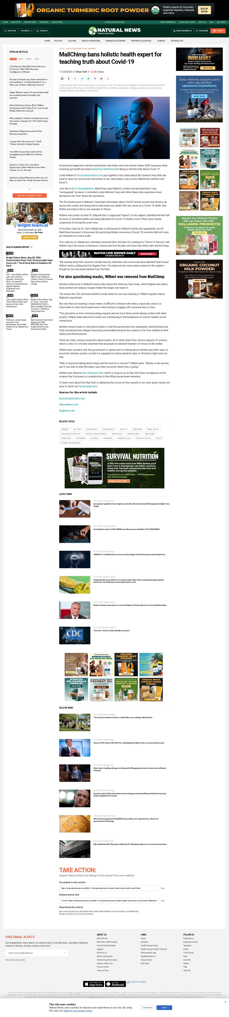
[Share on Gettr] (101, 79)
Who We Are (102, 938)
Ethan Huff (81, 71)
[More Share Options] (108, 79)
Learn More (147, 1008)
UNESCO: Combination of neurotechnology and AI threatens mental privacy (129, 554)
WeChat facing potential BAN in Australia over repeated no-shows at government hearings (125, 820)
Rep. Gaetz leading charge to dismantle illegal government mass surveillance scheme (129, 769)
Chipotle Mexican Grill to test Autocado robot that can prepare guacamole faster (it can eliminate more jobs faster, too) (128, 581)
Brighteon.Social (190, 942)
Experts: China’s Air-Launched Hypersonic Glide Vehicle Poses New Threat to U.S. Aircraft (27, 167)
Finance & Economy (116, 41)
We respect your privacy (15, 960)
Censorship (88, 85)
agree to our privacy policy (78, 1010)
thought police (66, 90)
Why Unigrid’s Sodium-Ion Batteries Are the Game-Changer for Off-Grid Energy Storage (29, 121)
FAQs (211, 22)
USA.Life (187, 970)
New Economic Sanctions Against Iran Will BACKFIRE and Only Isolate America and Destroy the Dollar (42, 324)
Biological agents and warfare (81, 49)
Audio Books (57, 22)
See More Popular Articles (30, 195)
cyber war (121, 85)
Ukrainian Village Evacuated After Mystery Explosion (26, 132)
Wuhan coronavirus (89, 90)
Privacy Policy (103, 967)
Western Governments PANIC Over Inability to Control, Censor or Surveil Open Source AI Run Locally (42, 279)
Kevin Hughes (111, 577)
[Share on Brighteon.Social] (62, 79)
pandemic (142, 88)
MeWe (186, 963)
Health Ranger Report (18, 247)
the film (93, 372)
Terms (77, 993)
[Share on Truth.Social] (95, 79)
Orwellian (113, 88)
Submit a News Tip (105, 963)
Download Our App (187, 22)
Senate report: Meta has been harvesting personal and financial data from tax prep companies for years (129, 794)
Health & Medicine (91, 41)
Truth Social (188, 953)
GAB (185, 967)
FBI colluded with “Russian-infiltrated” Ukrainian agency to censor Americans (130, 844)
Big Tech (77, 85)
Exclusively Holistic (148, 85)
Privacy (71, 993)
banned (68, 85)
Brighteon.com (67, 410)
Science (161, 41)
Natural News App (148, 953)
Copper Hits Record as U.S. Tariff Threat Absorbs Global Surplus (25, 142)
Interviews (43, 22)
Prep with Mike (30, 22)
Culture (72, 41)
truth (76, 90)
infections (78, 88)
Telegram (187, 945)
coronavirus (100, 85)
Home (5, 22)
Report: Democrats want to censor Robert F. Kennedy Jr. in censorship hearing (129, 605)
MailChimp (103, 88)
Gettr (185, 956)
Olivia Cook (110, 501)
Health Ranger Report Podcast (154, 949)
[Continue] (64, 952)
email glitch (132, 85)
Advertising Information (107, 960)
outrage (133, 88)
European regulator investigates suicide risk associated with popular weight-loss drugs (131, 505)
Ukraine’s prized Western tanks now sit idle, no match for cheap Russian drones (29, 179)
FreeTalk (187, 960)
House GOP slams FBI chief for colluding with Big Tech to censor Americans (128, 743)
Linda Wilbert (90, 88)
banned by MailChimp (103, 169)
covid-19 (111, 85)
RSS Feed (145, 963)
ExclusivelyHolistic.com (90, 175)
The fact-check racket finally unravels (111, 630)
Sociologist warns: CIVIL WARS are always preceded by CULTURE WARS (126, 529)
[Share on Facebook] (69, 79)
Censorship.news (88, 386)
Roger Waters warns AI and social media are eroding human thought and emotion (29, 95)
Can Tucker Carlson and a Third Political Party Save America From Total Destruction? (17, 303)
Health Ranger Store (149, 945)
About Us (202, 22)
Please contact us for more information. (76, 914)
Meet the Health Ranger (107, 942)
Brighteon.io (188, 938)
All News (144, 942)
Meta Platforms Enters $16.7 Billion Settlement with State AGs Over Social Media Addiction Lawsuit (29, 108)
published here (94, 997)
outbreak (123, 88)
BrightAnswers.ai (168, 22)
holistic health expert (96, 434)
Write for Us (102, 953)
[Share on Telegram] (82, 79)
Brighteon (16, 22)
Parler (185, 949)
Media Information (105, 956)
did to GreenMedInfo (82, 188)
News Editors (110, 602)
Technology (177, 41)
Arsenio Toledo (111, 526)
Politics (58, 41)
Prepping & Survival (141, 41)
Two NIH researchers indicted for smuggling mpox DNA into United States (26, 154)
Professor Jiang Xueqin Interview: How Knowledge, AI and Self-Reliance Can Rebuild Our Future (17, 324)
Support (100, 949)
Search (223, 22)
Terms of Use (102, 970)
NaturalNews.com (68, 404)
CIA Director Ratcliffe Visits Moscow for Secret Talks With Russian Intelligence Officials (27, 69)
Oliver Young (110, 551)
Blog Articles (146, 960)
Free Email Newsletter (106, 945)
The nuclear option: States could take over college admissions (122, 717)
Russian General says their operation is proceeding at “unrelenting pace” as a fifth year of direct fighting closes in (28, 82)
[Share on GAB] (88, 79)
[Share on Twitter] (75, 79)
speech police (155, 88)
